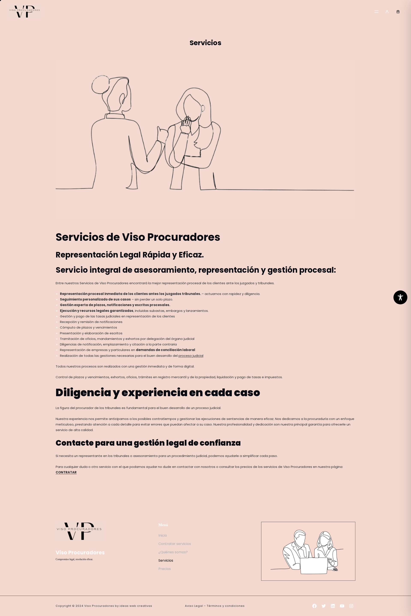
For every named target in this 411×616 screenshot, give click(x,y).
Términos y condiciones (226, 606)
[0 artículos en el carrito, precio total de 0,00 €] (397, 11)
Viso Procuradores (80, 552)
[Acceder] (387, 11)
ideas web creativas (136, 606)
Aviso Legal (194, 606)
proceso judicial (191, 355)
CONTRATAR (66, 472)
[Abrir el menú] (376, 11)
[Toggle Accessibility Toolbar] (400, 297)
